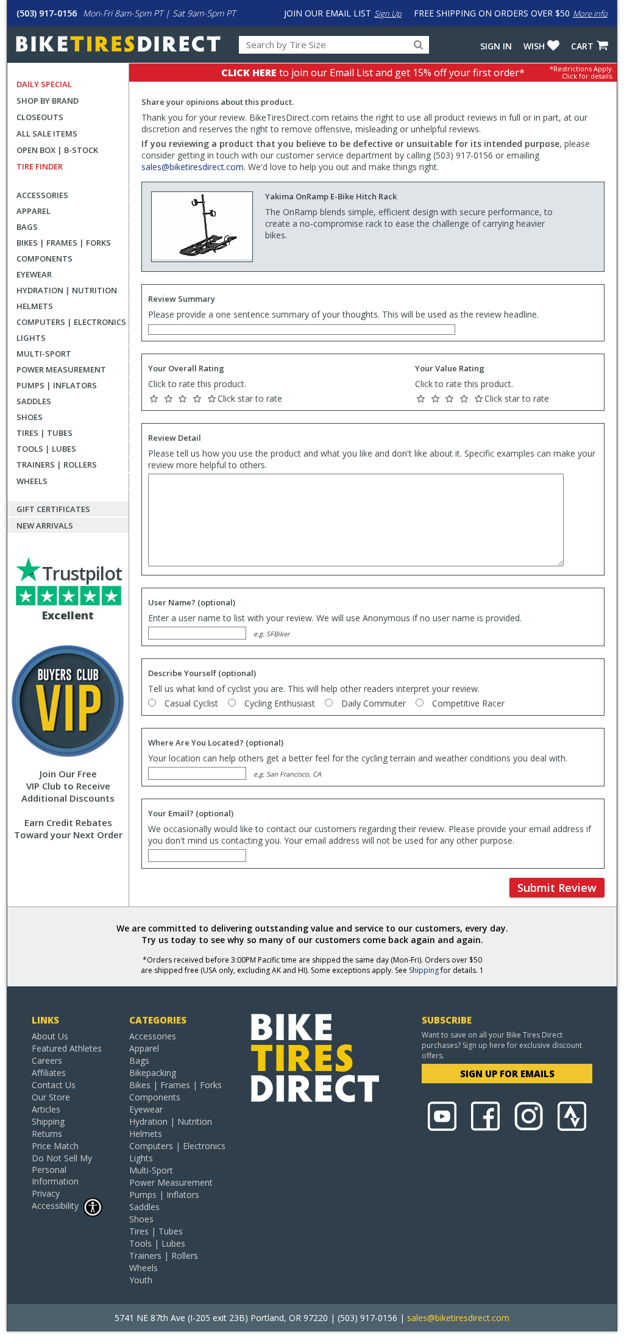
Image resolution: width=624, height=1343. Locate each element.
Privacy (46, 1193)
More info (590, 13)
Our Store (51, 1097)
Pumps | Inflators (56, 385)
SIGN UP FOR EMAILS (507, 1073)
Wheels (32, 481)
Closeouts (39, 117)
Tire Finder (39, 166)
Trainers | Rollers (56, 464)
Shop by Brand (47, 100)
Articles (46, 1109)
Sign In (496, 46)
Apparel (33, 210)
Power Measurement (61, 369)
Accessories (42, 195)
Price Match (55, 1146)
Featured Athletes (67, 1048)
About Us (50, 1036)
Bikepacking (152, 1072)
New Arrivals (44, 525)
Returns (47, 1133)
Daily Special (44, 84)
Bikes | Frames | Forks (63, 242)
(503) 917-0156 (46, 13)
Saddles (33, 401)
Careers (47, 1060)
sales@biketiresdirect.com (192, 167)
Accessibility (55, 1205)
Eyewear (34, 274)
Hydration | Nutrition (66, 290)
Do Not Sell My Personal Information (62, 1169)
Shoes (29, 416)
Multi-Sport (43, 353)
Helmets (34, 306)
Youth (140, 1280)
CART (582, 46)
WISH (534, 46)
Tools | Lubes (46, 448)
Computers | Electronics (71, 321)
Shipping (424, 970)
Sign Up (388, 13)
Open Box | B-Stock (57, 149)
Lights (31, 337)
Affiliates (49, 1072)
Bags (27, 226)
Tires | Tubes (44, 432)
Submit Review (557, 887)
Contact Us (54, 1085)
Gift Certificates (53, 509)
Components (44, 258)
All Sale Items (46, 133)
